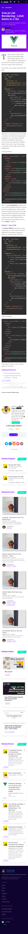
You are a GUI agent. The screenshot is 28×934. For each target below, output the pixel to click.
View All (22, 459)
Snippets (4, 893)
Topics (4, 896)
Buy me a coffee (13, 434)
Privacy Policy (6, 901)
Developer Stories (7, 909)
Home (3, 885)
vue (3, 7)
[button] (26, 2)
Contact (4, 899)
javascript (8, 7)
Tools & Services (6, 911)
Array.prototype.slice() (11, 373)
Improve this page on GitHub (13, 386)
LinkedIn (7, 922)
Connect (15, 422)
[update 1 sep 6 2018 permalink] (1, 225)
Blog (3, 890)
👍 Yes (11, 429)
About (3, 888)
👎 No (17, 429)
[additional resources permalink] (1, 370)
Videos (4, 914)
